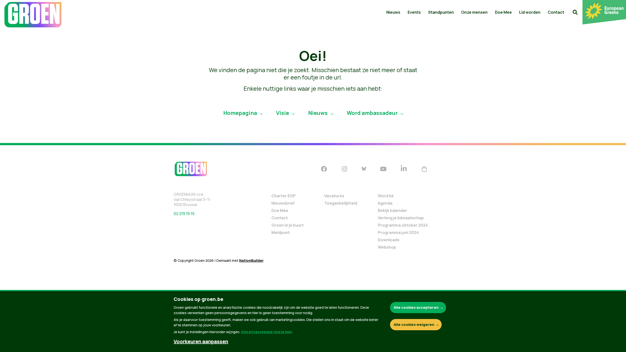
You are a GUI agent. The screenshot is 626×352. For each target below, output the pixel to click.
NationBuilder (251, 260)
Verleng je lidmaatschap (401, 217)
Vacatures (334, 195)
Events (414, 12)
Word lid (385, 195)
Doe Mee (503, 12)
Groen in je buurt (287, 225)
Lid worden (529, 12)
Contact (556, 12)
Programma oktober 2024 (403, 225)
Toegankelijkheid (340, 203)
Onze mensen (474, 12)
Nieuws (393, 12)
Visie (282, 112)
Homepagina (240, 112)
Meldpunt (280, 232)
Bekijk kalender (392, 210)
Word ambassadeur (372, 112)
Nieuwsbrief (283, 203)
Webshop (387, 247)
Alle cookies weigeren (414, 324)
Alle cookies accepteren (416, 307)
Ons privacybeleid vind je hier (266, 332)
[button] (575, 12)
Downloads (389, 239)
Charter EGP (283, 195)
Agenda (385, 203)
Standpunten (441, 12)
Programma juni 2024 (398, 232)
